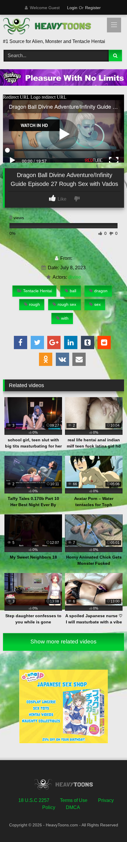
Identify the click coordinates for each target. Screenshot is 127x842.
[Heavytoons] (52, 27)
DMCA (73, 807)
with (65, 318)
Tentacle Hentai (37, 290)
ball (73, 290)
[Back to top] (108, 824)
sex (97, 304)
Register (93, 7)
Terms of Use (73, 800)
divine (74, 277)
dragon (101, 290)
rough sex (67, 304)
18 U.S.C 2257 (33, 800)
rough (34, 304)
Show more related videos (63, 641)
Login (72, 7)
